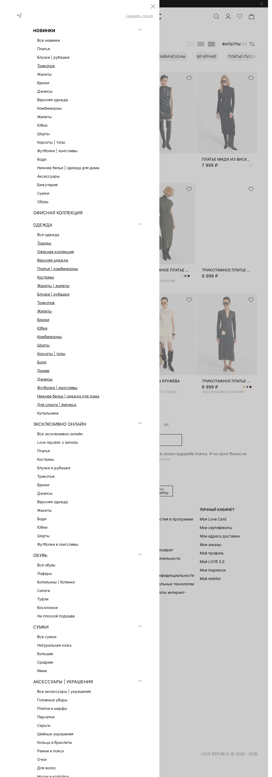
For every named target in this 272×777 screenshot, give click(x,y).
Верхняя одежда (52, 260)
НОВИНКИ (44, 30)
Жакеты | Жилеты (53, 285)
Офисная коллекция (55, 251)
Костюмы (45, 277)
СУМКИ (41, 627)
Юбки (42, 328)
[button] (153, 6)
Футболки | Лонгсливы (57, 387)
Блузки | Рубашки (53, 294)
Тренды (44, 243)
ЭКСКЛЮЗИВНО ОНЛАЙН (59, 424)
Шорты (43, 345)
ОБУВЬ (40, 555)
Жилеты (44, 311)
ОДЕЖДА (42, 225)
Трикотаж (46, 65)
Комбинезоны (49, 336)
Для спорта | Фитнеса (56, 404)
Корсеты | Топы (51, 353)
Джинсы (45, 379)
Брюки (43, 319)
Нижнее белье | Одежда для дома (68, 396)
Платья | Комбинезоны (57, 268)
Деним (43, 370)
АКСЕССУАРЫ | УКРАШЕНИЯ (63, 681)
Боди (41, 362)
